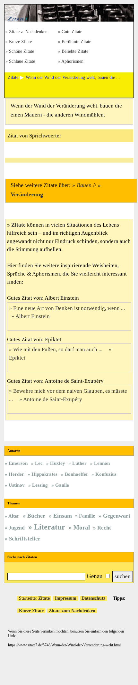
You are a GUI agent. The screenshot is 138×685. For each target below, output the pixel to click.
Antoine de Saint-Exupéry (52, 399)
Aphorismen (72, 62)
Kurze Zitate (20, 42)
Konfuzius (105, 474)
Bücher (36, 515)
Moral (81, 527)
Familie (87, 516)
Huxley (57, 463)
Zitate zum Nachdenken (72, 610)
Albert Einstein (32, 316)
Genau (95, 576)
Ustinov (17, 485)
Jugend (17, 528)
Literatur (49, 527)
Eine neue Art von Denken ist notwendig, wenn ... (69, 308)
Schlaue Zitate (22, 62)
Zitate (18, 225)
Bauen (84, 185)
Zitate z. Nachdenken (28, 32)
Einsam (62, 515)
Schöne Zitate (21, 52)
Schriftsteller (24, 539)
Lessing (40, 485)
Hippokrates (44, 474)
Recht (104, 528)
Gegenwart (116, 515)
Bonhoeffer (76, 474)
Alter (13, 516)
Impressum (65, 598)
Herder (16, 474)
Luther (79, 463)
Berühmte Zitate (76, 42)
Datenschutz (93, 598)
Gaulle (62, 485)
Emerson (18, 463)
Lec (39, 463)
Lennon (102, 463)
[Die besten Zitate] (69, 20)
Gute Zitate (72, 32)
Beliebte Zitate (75, 52)
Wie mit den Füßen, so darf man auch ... (58, 349)
